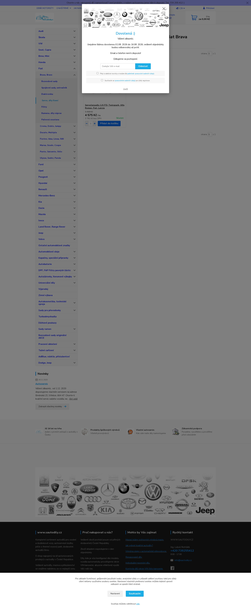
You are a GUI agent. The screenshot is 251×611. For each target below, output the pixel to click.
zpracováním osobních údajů (125, 81)
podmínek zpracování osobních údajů (140, 74)
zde (138, 603)
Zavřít (125, 89)
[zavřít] (164, 8)
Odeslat (143, 66)
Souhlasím (135, 593)
